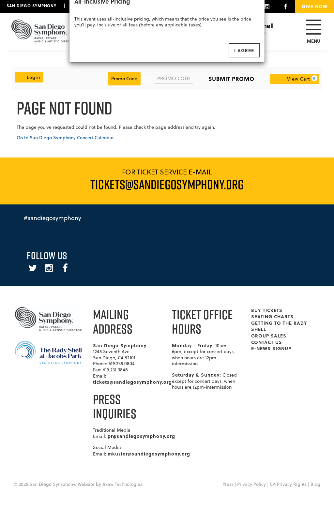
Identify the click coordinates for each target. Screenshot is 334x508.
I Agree (244, 50)
